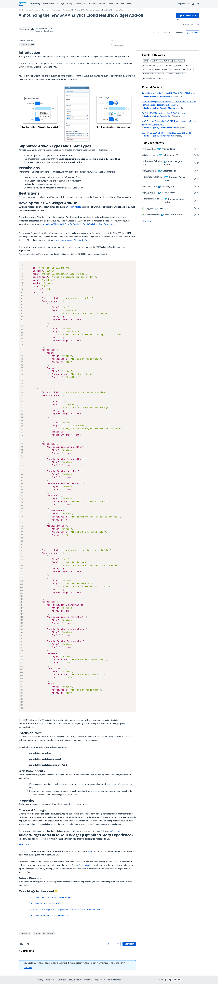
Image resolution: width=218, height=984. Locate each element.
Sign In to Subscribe (187, 16)
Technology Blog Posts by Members (160, 108)
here (38, 197)
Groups (70, 4)
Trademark (88, 980)
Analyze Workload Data (157, 69)
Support (98, 980)
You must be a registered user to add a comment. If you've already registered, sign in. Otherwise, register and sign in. (74, 963)
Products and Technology (53, 4)
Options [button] (177, 20)
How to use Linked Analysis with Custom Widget (50, 897)
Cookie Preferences (112, 980)
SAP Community (24, 10)
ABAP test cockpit (149, 65)
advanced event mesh (184, 65)
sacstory (37, 933)
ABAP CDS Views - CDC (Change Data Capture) (167, 61)
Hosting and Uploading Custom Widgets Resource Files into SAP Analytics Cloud (64, 909)
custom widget (25, 933)
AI (144, 69)
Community (34, 4)
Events (102, 4)
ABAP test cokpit (165, 65)
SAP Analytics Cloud (27, 45)
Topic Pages (126, 4)
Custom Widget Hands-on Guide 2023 (45, 903)
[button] (188, 32)
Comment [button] (129, 944)
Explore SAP (183, 4)
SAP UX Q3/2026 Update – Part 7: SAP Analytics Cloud (166, 133)
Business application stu (175, 74)
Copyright (62, 980)
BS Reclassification (177, 69)
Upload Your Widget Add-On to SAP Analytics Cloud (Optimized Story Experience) (78, 224)
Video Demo (24, 844)
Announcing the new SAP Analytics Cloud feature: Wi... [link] (104, 10)
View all (145, 221)
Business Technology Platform (153, 78)
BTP (189, 69)
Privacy (40, 980)
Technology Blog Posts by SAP (73, 10)
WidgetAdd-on (48, 933)
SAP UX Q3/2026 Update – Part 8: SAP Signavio (163, 113)
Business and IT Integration (152, 74)
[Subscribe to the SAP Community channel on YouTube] (175, 980)
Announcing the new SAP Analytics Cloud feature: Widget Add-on (81, 15)
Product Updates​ (117, 45)
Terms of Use (50, 980)
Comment (28, 968)
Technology (56, 10)
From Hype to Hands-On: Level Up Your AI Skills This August (168, 93)
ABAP (145, 61)
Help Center (113, 4)
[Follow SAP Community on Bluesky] (170, 980)
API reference (116, 831)
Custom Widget (74, 207)
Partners (92, 4)
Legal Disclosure (75, 980)
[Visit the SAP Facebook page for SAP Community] (166, 980)
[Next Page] (172, 81)
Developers (81, 4)
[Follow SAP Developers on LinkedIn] (179, 980)
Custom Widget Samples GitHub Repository (48, 915)
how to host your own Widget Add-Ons (71, 240)
